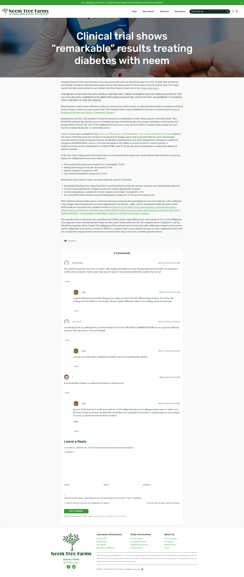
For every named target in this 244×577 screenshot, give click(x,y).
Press (166, 547)
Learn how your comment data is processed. (109, 516)
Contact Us (101, 538)
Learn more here (150, 88)
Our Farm (168, 541)
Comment (69, 452)
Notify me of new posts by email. (164, 503)
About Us (164, 11)
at (169, 263)
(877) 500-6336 (70, 562)
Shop (134, 11)
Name (67, 485)
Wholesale (101, 544)
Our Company (170, 538)
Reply (67, 282)
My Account (102, 541)
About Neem (148, 11)
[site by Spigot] (142, 569)
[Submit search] (228, 11)
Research (122, 25)
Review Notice (137, 538)
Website (147, 485)
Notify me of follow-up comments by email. (88, 503)
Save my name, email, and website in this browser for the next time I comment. (103, 498)
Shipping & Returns (139, 544)
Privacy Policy (137, 547)
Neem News (180, 11)
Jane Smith (77, 321)
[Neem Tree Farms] (23, 11)
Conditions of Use (139, 541)
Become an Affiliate (105, 547)
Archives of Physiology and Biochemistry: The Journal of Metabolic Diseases (135, 134)
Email (107, 485)
